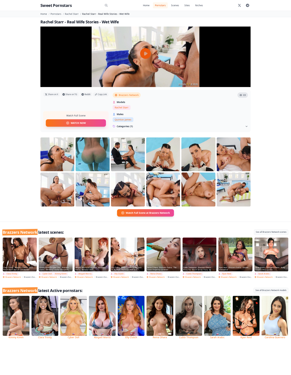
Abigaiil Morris (84, 273)
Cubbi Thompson (194, 273)
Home (146, 5)
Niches (199, 5)
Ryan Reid (226, 273)
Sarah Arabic (263, 273)
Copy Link (102, 94)
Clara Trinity (12, 273)
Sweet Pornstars (56, 5)
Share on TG (71, 94)
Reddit (87, 94)
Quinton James (123, 119)
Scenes (175, 5)
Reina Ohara (155, 273)
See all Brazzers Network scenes (271, 232)
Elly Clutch (119, 273)
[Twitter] (239, 5)
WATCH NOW (78, 122)
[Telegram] (248, 5)
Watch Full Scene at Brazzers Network (148, 212)
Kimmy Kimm (61, 273)
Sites (187, 5)
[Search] (106, 5)
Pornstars (160, 5)
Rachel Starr (72, 13)
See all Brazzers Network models (270, 290)
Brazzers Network (129, 95)
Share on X (53, 94)
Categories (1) (125, 126)
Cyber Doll (47, 273)
